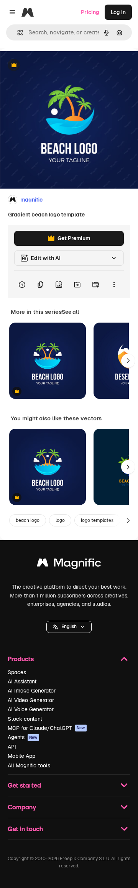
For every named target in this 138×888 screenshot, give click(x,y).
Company (22, 807)
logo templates (97, 520)
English (69, 626)
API (12, 746)
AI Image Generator (32, 690)
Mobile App (21, 755)
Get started (24, 785)
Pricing (90, 12)
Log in (118, 12)
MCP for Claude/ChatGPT (46, 728)
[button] (69, 627)
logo (60, 520)
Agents (23, 737)
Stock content (25, 718)
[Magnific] (69, 564)
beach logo (27, 520)
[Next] (128, 361)
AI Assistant (22, 681)
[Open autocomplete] (17, 33)
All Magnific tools (29, 765)
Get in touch (25, 829)
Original (49, 65)
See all (70, 311)
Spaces (17, 672)
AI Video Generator (31, 700)
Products (21, 659)
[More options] (114, 284)
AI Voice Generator (31, 709)
